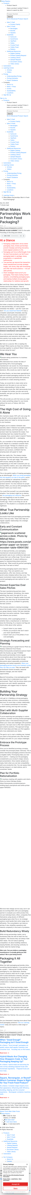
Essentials (10, 1139)
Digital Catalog (12, 1143)
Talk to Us (3, 98)
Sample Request (12, 1147)
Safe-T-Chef (11, 1135)
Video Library (11, 1151)
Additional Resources (10, 1141)
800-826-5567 (10, 1120)
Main (10, 1111)
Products (6, 1133)
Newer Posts (4, 1111)
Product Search (12, 5)
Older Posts (16, 1111)
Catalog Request (12, 1145)
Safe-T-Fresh (11, 1137)
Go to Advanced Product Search (17, 19)
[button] (3, 226)
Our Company (7, 1157)
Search (10, 16)
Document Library (13, 1149)
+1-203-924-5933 (11, 1122)
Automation (7, 1154)
